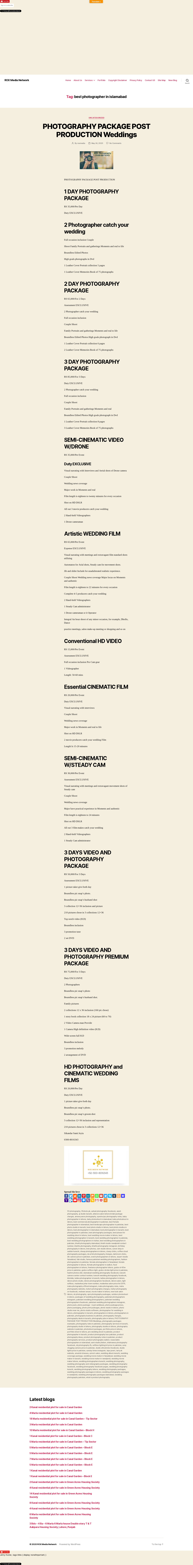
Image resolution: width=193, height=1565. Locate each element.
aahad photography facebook (103, 1211)
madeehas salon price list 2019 (112, 1283)
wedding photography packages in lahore (84, 1372)
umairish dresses (82, 1353)
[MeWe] (88, 1196)
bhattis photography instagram (104, 1246)
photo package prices (114, 1305)
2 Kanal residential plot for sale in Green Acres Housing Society (64, 1482)
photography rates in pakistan (88, 1324)
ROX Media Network (16, 80)
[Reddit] (75, 1196)
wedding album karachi (110, 1353)
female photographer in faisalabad (104, 1262)
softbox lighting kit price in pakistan (107, 1345)
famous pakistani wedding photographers (103, 1259)
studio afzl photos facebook (107, 1348)
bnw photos (91, 1249)
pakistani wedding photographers (90, 1299)
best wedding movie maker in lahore (103, 1235)
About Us (78, 80)
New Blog (172, 80)
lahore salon (116, 1281)
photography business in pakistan (88, 1316)
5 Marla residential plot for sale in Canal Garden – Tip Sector (62, 1441)
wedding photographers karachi (92, 1361)
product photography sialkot (97, 1340)
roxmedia (81, 143)
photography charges (112, 1316)
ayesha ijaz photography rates (109, 1216)
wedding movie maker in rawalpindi (96, 1358)
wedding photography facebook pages (92, 1366)
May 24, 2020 (97, 143)
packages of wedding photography (89, 1297)
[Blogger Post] (119, 1196)
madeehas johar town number (87, 1283)
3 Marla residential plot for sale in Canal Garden (55, 1424)
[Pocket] (101, 1200)
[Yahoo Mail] (66, 1200)
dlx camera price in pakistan (78, 1257)
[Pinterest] (84, 1196)
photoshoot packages (93, 1329)
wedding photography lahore (86, 1369)
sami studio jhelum (98, 1342)
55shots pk (85, 1211)
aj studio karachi (85, 1214)
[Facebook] (66, 1196)
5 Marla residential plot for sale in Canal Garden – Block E (61, 1447)
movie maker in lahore (101, 1291)
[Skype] (110, 1196)
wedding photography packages (112, 1369)
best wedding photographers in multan (83, 1240)
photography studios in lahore (104, 1326)
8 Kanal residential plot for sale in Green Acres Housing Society (64, 1502)
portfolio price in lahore (112, 1329)
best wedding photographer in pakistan (111, 1238)
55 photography (73, 1211)
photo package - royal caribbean (91, 1305)
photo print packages (91, 1308)
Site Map (162, 80)
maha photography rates (108, 1286)
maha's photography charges (98, 1289)
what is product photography (98, 1377)
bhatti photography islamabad (87, 1243)
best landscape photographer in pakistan (107, 1224)
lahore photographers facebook (97, 1281)
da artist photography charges (99, 1254)
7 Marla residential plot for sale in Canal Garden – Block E (61, 1459)
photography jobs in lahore (103, 1318)
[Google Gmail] (97, 1200)
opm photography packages (99, 1294)
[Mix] (92, 1196)
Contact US (150, 80)
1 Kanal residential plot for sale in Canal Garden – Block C (60, 1436)
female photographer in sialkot (99, 1265)
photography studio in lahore (79, 1326)
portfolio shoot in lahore (77, 1332)
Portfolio (101, 80)
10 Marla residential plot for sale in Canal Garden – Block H (61, 1430)
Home (68, 80)
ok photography (79, 1294)
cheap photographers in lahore (92, 1251)
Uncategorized (96, 118)
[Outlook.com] (71, 1200)
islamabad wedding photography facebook (101, 1273)
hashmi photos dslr (74, 1273)
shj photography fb (83, 1345)
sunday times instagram (96, 1350)
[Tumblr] (114, 1196)
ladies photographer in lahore (112, 1278)
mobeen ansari (85, 1291)
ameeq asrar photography (85, 1216)
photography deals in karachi (79, 1318)
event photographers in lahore (103, 1257)
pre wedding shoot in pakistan (100, 1332)
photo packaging (74, 1308)
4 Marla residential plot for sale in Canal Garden (55, 1413)
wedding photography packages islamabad (96, 1375)
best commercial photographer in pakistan (90, 1222)
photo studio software (89, 1310)
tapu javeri (111, 1350)
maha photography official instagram (82, 1286)
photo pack (72, 1305)
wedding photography (115, 1361)
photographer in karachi (83, 1313)
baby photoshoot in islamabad (99, 1219)
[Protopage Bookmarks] (123, 1196)
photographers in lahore (103, 1313)
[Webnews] (101, 1196)
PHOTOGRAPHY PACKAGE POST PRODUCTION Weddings (96, 130)
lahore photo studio (75, 1281)
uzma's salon (94, 1353)
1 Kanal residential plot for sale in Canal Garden (55, 1470)
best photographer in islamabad (86, 1230)
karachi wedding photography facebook (109, 1275)
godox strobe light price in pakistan (113, 1270)
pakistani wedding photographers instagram (107, 1302)
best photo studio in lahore (98, 1227)
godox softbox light (90, 1270)
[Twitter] (71, 1196)
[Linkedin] (79, 1196)
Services (89, 80)
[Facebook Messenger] (84, 1200)
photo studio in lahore (109, 1308)
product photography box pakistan (102, 1334)
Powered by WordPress (70, 1544)
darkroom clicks (119, 1254)
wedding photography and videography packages (87, 1364)
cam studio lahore (104, 1249)
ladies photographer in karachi (87, 1278)
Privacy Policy (136, 80)
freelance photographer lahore (100, 1267)
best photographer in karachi (112, 1230)
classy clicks (111, 1251)
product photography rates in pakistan (99, 1337)
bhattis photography (82, 1246)
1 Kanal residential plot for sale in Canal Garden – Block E (60, 1476)
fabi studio (81, 1259)
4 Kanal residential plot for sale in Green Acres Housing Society (64, 1487)
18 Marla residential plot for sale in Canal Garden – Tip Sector (63, 1418)
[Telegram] (105, 1196)
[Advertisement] (67, 27)
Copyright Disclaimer (117, 80)
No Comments (115, 143)
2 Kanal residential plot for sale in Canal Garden (55, 1407)
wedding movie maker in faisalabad (98, 1356)
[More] (105, 1200)
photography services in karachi (115, 1324)
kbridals (70, 1278)
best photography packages (100, 1232)
